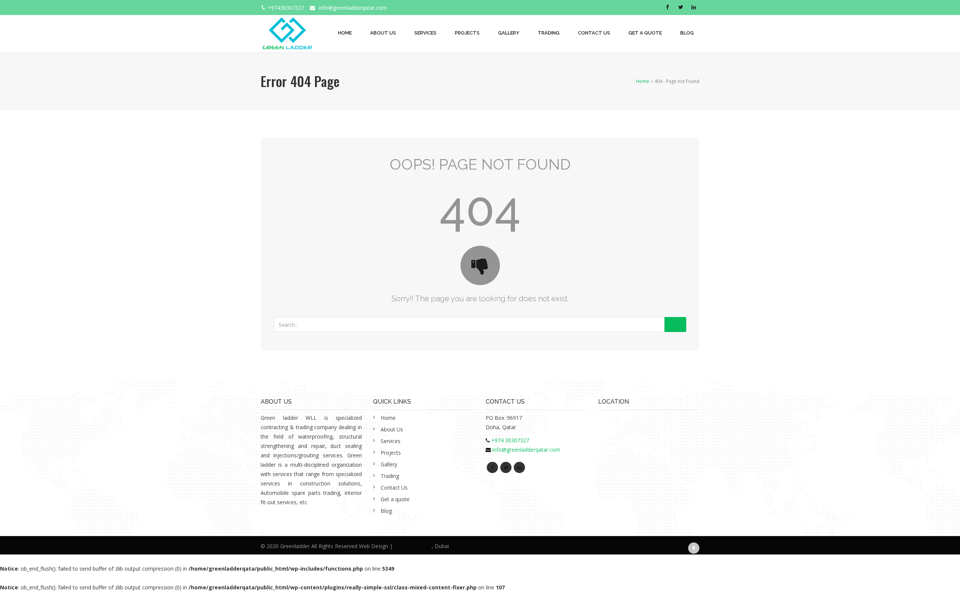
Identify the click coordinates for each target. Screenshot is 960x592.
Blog (687, 33)
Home (345, 33)
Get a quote (645, 33)
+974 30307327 (510, 440)
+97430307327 (286, 7)
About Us (383, 33)
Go (675, 324)
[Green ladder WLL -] (287, 29)
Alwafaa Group (414, 546)
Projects (467, 33)
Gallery (508, 33)
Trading (549, 33)
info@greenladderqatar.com (353, 7)
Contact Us (594, 33)
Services (425, 33)
